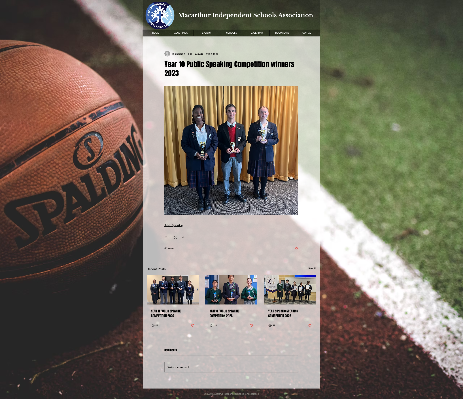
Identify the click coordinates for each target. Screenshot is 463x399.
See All (312, 268)
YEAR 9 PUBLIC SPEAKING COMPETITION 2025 (283, 313)
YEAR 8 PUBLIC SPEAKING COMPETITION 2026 (224, 313)
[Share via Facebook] (166, 237)
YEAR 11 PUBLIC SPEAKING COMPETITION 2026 (166, 313)
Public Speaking (173, 225)
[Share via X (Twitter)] (175, 237)
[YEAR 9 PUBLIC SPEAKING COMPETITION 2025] (290, 289)
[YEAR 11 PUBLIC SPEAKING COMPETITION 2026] (173, 289)
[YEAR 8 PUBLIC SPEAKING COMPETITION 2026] (231, 289)
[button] (206, 33)
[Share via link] (184, 237)
